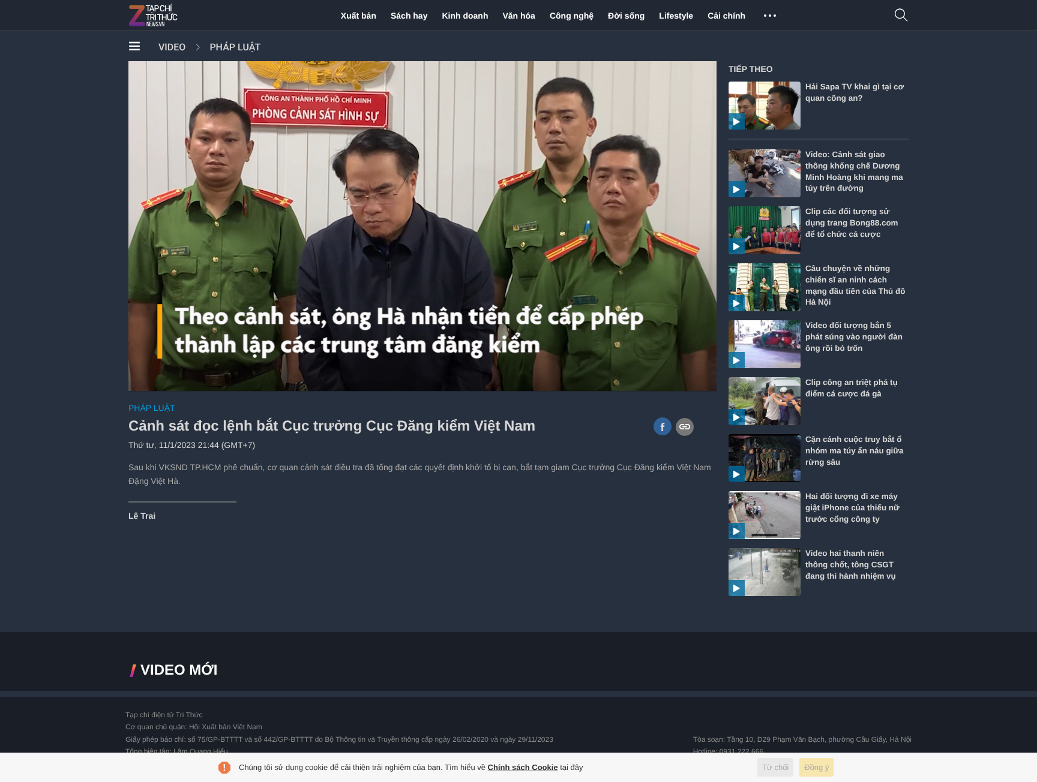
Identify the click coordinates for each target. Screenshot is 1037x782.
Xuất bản (358, 15)
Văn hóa (518, 15)
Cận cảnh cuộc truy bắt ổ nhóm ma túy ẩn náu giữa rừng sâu (854, 451)
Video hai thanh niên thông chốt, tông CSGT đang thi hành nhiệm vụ (850, 565)
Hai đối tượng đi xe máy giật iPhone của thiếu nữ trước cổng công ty (852, 508)
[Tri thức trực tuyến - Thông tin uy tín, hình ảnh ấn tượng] (179, 15)
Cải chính (726, 15)
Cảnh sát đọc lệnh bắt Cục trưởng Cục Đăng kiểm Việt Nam (331, 426)
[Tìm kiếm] (901, 15)
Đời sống (626, 15)
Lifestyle (676, 15)
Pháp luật (234, 47)
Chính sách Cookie (523, 767)
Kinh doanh (465, 15)
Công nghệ (572, 15)
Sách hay (409, 15)
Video (171, 47)
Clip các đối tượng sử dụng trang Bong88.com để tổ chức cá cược (851, 223)
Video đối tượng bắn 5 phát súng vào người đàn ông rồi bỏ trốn (854, 337)
